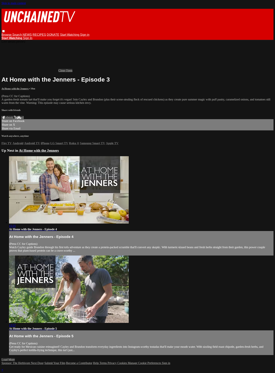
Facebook (7, 117)
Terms (104, 363)
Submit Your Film (54, 363)
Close (62, 70)
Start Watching (70, 34)
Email (20, 117)
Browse (6, 34)
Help (96, 363)
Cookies (122, 363)
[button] (3, 31)
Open (69, 70)
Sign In (27, 38)
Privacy (112, 363)
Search (17, 34)
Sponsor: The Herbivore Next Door (22, 363)
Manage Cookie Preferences (145, 363)
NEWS (27, 34)
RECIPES (39, 34)
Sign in (84, 34)
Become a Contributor (79, 363)
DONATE (53, 34)
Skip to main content (13, 3)
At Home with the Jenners (15, 88)
